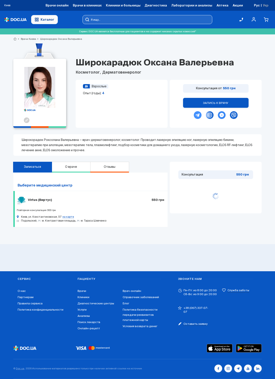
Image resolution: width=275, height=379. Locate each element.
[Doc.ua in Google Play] (249, 348)
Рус (257, 5)
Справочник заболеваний (141, 297)
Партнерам (26, 297)
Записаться (32, 166)
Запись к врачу (215, 103)
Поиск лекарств (89, 322)
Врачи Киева (26, 39)
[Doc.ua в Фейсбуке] (218, 368)
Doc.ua (20, 368)
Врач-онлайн (132, 291)
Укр (266, 5)
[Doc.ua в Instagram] (228, 368)
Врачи (82, 291)
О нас (22, 291)
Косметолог (88, 72)
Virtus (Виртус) (40, 200)
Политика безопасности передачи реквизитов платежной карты (140, 315)
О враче (71, 166)
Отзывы (109, 166)
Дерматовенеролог (121, 72)
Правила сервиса (30, 303)
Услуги (82, 309)
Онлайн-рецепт (89, 328)
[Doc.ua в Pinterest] (258, 368)
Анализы (84, 315)
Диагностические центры (96, 303)
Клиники (83, 297)
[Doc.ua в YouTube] (248, 368)
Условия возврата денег (140, 326)
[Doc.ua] (15, 19)
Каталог (47, 19)
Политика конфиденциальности (40, 309)
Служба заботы (238, 290)
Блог (126, 303)
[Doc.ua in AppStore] (219, 348)
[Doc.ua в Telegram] (238, 368)
